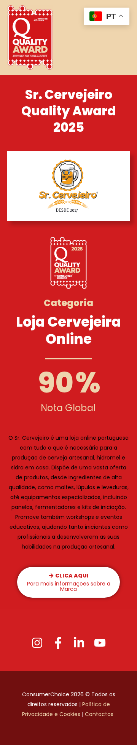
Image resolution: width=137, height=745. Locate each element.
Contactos (100, 714)
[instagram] (37, 643)
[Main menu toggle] (122, 37)
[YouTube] (100, 643)
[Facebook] (58, 643)
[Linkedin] (79, 643)
